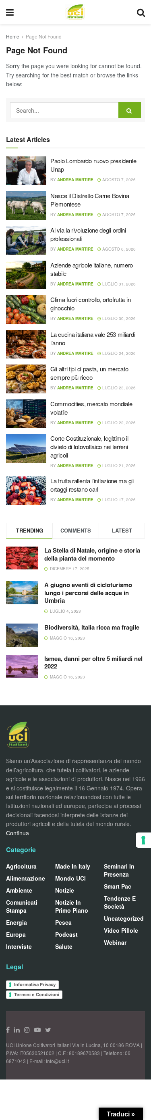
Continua (17, 833)
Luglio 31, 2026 (118, 284)
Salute (63, 946)
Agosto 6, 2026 (118, 249)
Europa (16, 934)
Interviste (19, 946)
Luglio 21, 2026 (118, 465)
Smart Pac (117, 886)
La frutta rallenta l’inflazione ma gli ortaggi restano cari (92, 484)
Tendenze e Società (120, 902)
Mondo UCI (70, 878)
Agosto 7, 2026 (118, 179)
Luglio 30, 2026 (118, 318)
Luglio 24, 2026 (118, 353)
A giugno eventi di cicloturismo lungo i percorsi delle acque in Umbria (88, 592)
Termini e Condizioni (36, 994)
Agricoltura (21, 866)
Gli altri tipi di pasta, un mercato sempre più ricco (89, 373)
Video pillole (121, 930)
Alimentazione (25, 878)
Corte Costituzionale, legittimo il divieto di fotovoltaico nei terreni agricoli (89, 446)
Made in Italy (72, 866)
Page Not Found (44, 36)
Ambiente (19, 890)
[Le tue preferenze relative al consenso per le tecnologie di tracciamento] (143, 840)
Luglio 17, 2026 (118, 499)
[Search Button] (129, 110)
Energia (16, 922)
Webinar (115, 942)
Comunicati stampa (21, 906)
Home (12, 36)
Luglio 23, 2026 (118, 388)
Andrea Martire (75, 179)
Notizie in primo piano (71, 906)
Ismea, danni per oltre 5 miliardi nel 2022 (93, 662)
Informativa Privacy (35, 984)
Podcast (66, 934)
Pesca (63, 922)
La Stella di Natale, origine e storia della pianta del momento (92, 554)
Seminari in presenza (119, 870)
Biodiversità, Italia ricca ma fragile (91, 627)
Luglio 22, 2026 (118, 422)
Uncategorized (124, 918)
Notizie (64, 890)
